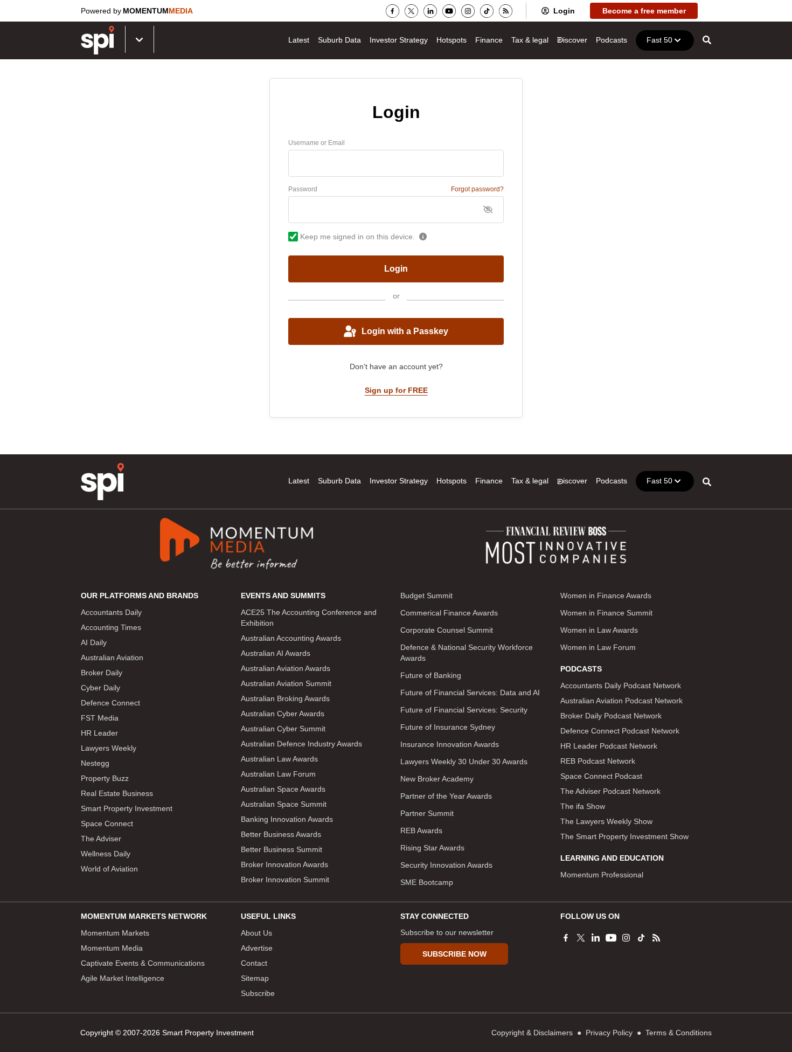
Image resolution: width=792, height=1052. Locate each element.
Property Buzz (105, 778)
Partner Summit (427, 813)
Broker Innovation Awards (284, 864)
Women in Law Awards (599, 630)
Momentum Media (112, 948)
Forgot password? (477, 189)
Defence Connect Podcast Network (619, 730)
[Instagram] (468, 11)
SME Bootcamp (426, 882)
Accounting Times (111, 627)
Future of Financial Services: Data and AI (470, 692)
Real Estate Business (117, 793)
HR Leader (99, 733)
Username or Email (316, 143)
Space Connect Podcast (601, 776)
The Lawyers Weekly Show (606, 821)
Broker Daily (101, 672)
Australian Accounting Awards (291, 638)
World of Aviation (109, 868)
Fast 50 (659, 40)
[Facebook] (392, 11)
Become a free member (644, 10)
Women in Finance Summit (606, 612)
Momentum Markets (115, 933)
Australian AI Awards (275, 653)
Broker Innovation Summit (285, 879)
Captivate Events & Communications (143, 963)
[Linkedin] (430, 11)
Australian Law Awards (279, 759)
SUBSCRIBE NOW (454, 954)
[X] (411, 11)
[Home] (102, 481)
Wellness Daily (105, 853)
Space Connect (107, 823)
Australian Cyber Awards (282, 713)
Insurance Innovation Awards (449, 744)
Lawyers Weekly (108, 748)
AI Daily (94, 642)
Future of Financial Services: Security (463, 709)
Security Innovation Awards (446, 865)
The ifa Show (582, 806)
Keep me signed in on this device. (357, 236)
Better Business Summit (281, 849)
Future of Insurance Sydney (447, 727)
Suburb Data (339, 40)
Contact (254, 963)
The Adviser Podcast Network (610, 791)
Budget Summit (426, 595)
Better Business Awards (281, 834)
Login (564, 10)
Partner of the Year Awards (446, 796)
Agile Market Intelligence (122, 978)
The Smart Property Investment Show (624, 836)
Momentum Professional (601, 874)
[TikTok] (487, 11)
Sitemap (255, 978)
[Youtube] (449, 11)
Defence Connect (110, 702)
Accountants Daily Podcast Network (620, 685)
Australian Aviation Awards (285, 668)
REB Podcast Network (597, 761)
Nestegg (95, 763)
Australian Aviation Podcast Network (621, 700)
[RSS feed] (505, 11)
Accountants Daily (111, 612)
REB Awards (421, 830)
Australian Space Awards (283, 789)
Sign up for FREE (396, 390)
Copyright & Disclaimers (532, 1032)
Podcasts (611, 40)
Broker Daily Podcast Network (611, 715)
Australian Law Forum (278, 774)
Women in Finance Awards (605, 595)
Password (302, 189)
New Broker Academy (437, 778)
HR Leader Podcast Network (608, 746)
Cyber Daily (100, 687)
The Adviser (101, 838)
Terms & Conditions (678, 1032)
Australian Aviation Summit (286, 683)
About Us (256, 933)
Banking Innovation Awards (287, 819)
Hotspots (451, 40)
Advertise (257, 948)
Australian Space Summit (283, 804)
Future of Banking (430, 675)
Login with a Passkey (405, 331)
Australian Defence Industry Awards (301, 743)
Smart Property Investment (126, 808)
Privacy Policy (609, 1032)
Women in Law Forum (598, 647)
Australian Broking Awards (285, 698)
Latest (298, 40)
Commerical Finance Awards (449, 612)
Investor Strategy (399, 40)
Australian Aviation (112, 657)
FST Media (100, 718)
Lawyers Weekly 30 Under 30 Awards (463, 761)
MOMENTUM (158, 10)
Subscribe (258, 993)
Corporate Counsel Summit (446, 630)
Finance (489, 40)
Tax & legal (529, 40)
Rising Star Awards (432, 847)
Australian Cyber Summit (283, 728)
